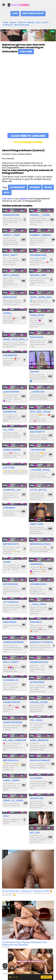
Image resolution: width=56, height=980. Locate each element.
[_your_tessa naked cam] (41, 599)
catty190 (8, 467)
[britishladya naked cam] (14, 755)
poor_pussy (37, 315)
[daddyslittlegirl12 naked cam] (41, 637)
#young (35, 187)
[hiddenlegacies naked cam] (41, 657)
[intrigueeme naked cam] (41, 677)
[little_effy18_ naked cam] (41, 485)
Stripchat (8, 25)
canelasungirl (12, 449)
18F (23, 260)
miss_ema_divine (40, 411)
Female (12, 22)
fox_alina (36, 720)
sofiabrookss (38, 584)
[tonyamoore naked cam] (41, 445)
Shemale (31, 22)
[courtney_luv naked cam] (14, 485)
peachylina (36, 798)
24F (50, 342)
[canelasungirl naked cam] (14, 445)
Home (5, 22)
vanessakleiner (12, 722)
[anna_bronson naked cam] (41, 735)
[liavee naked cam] (14, 558)
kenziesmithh (11, 215)
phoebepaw (9, 411)
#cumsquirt (17, 187)
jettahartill (11, 602)
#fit (7, 192)
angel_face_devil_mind (17, 339)
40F (24, 726)
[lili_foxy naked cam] (14, 426)
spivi (6, 816)
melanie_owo (38, 275)
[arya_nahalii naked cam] (14, 270)
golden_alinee (39, 702)
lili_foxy (8, 429)
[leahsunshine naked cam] (14, 387)
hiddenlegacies (39, 662)
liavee (6, 562)
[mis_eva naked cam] (41, 820)
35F (53, 416)
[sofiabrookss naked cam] (41, 579)
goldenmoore (38, 255)
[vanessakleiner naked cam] (14, 717)
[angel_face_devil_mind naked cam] (14, 333)
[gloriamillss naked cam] (14, 676)
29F (25, 803)
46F (50, 837)
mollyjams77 (11, 662)
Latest (45, 22)
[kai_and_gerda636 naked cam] (14, 735)
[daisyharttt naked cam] (41, 427)
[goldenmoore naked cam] (41, 250)
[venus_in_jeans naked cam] (14, 795)
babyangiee (10, 297)
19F (52, 219)
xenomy (34, 371)
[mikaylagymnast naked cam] (41, 755)
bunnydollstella (40, 544)
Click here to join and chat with (28, 136)
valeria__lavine (40, 215)
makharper (9, 622)
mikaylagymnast (40, 760)
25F (23, 511)
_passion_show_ (40, 469)
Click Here (7, 198)
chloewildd (10, 355)
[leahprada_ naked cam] (41, 559)
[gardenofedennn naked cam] (14, 637)
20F (23, 239)
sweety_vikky (11, 235)
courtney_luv (12, 489)
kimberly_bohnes (40, 235)
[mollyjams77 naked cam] (14, 657)
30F (23, 281)
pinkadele (36, 622)
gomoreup (9, 507)
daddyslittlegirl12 (41, 642)
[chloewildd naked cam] (14, 352)
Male (38, 22)
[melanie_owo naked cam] (41, 270)
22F (23, 566)
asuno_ (7, 313)
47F (23, 765)
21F (23, 317)
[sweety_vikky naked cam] (14, 230)
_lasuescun (37, 391)
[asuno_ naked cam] (14, 309)
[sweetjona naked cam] (41, 512)
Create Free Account (33, 13)
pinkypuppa (37, 337)
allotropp (36, 778)
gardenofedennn (13, 642)
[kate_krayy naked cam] (14, 250)
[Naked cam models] (21, 4)
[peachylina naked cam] (41, 794)
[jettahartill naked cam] (14, 598)
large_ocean (11, 780)
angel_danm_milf (41, 297)
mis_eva (35, 832)
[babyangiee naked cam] (14, 292)
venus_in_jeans (13, 800)
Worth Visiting (21, 25)
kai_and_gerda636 (14, 740)
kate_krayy (10, 255)
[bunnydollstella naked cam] (41, 539)
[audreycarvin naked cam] (14, 697)
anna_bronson (39, 740)
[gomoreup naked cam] (14, 504)
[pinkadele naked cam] (41, 618)
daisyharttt (37, 431)
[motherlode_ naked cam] (14, 579)
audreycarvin (11, 702)
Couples (21, 22)
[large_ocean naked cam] (14, 775)
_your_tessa (38, 604)
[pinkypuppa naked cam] (41, 332)
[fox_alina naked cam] (41, 716)
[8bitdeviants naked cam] (14, 539)
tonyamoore (37, 449)
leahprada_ (37, 564)
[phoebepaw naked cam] (14, 407)
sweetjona (36, 524)
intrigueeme (37, 682)
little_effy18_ (39, 489)
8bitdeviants (11, 544)
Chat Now (26, 51)
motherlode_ (11, 584)
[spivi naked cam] (14, 812)
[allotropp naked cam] (41, 774)
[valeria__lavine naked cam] (41, 210)
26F (50, 687)
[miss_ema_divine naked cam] (41, 407)
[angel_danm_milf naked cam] (41, 292)
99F (50, 395)
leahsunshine (11, 391)
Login (15, 13)
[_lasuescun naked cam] (41, 387)
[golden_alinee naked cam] (41, 697)
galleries (24, 198)
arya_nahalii (11, 275)
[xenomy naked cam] (41, 360)
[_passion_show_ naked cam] (41, 465)
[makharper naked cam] (14, 618)
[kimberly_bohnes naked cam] (41, 230)
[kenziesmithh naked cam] (14, 210)
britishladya (11, 760)
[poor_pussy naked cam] (41, 310)
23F (23, 416)
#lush (48, 187)
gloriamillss (10, 680)
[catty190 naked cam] (14, 464)
